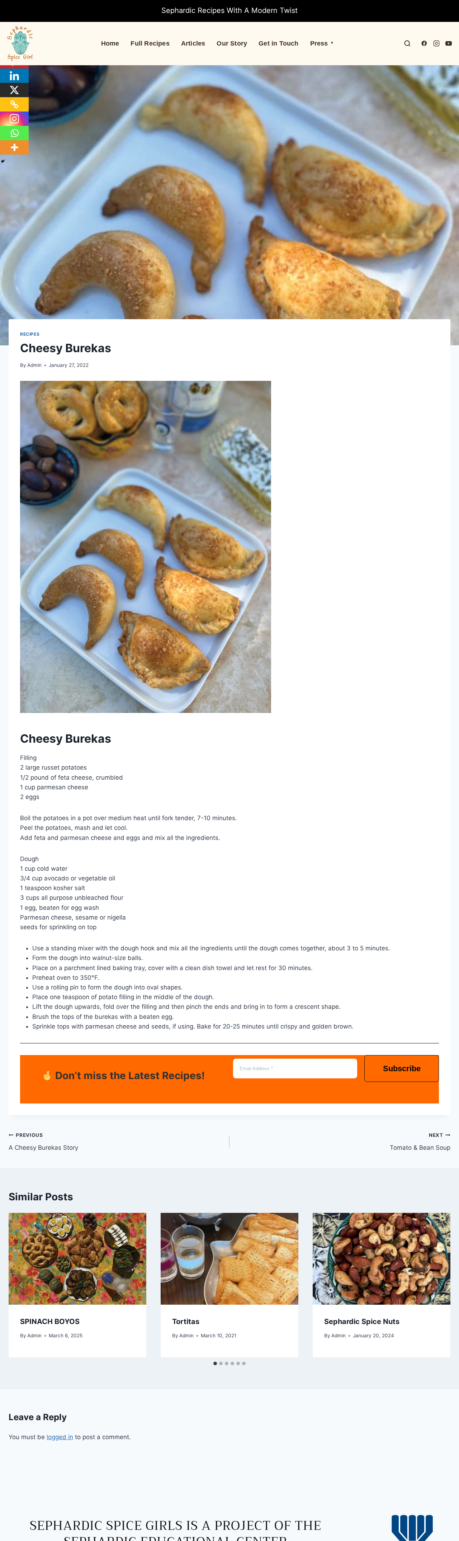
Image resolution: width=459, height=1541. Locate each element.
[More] (14, 147)
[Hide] (3, 161)
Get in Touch (278, 43)
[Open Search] (407, 43)
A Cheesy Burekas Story (43, 1141)
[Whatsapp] (14, 133)
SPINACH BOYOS (50, 1321)
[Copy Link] (14, 104)
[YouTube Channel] (448, 43)
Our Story (232, 43)
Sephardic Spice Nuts (361, 1321)
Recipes (29, 334)
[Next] (437, 1285)
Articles (193, 43)
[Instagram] (14, 119)
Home (110, 43)
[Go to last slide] (21, 1285)
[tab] (215, 1363)
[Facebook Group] (424, 43)
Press (322, 43)
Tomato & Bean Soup (420, 1141)
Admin (34, 365)
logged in (60, 1437)
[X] (14, 90)
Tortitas (185, 1321)
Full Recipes (150, 43)
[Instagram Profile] (436, 43)
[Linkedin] (14, 75)
